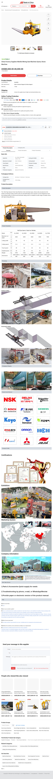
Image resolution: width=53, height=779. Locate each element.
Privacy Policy (47, 773)
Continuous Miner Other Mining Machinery (29, 746)
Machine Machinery (6, 756)
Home (2, 10)
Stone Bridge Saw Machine (19, 728)
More (2, 768)
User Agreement (34, 773)
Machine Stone (45, 756)
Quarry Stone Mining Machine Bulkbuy (10, 766)
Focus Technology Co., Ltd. (17, 773)
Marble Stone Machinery (20, 759)
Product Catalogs (21, 725)
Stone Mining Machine (7, 759)
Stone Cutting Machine (31, 728)
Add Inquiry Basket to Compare (26, 53)
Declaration (41, 773)
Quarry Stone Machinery (33, 759)
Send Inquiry (13, 75)
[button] (47, 150)
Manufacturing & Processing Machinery (12, 10)
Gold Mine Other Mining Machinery (9, 746)
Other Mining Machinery (33, 10)
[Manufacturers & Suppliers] (26, 2)
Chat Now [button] (40, 75)
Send (13, 668)
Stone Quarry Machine (6, 728)
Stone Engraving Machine (19, 730)
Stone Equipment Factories (34, 756)
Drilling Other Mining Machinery (9, 749)
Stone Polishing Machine (44, 728)
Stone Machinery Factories (19, 756)
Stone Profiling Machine (6, 730)
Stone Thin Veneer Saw (44, 730)
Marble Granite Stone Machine (8, 762)
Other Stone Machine (5, 733)
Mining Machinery (24, 10)
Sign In (3, 141)
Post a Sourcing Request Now (41, 668)
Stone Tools (16, 733)
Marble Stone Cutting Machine (24, 762)
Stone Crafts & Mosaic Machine (32, 730)
